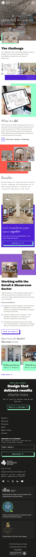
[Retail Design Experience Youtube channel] (22, 481)
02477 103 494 (6, 468)
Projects (19, 16)
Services (4, 421)
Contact (4, 433)
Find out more (9, 331)
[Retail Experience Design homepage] (7, 2)
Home (13, 16)
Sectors (4, 418)
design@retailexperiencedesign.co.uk (13, 472)
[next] (33, 77)
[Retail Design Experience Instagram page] (13, 481)
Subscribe (17, 454)
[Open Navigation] (33, 2)
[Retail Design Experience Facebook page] (3, 481)
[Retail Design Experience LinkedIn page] (17, 481)
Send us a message (17, 407)
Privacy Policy (18, 549)
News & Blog (6, 430)
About (3, 427)
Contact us (16, 243)
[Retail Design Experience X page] (8, 481)
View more (5, 374)
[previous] (28, 77)
